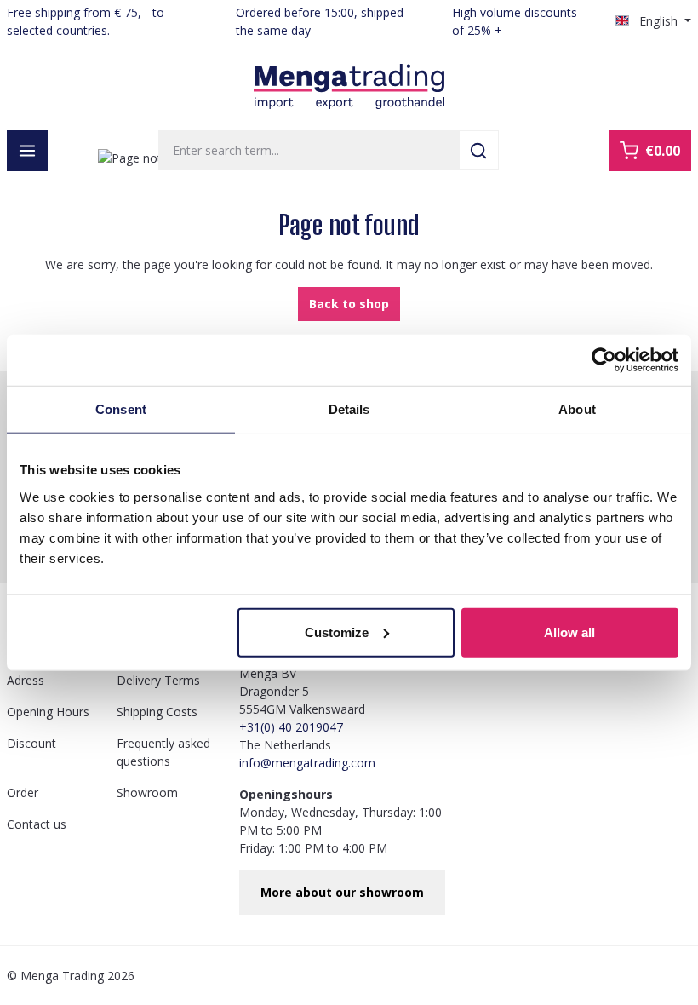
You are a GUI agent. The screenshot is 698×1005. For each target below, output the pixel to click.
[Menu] (27, 150)
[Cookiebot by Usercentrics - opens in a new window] (603, 360)
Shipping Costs (157, 712)
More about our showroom (342, 892)
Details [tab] (349, 409)
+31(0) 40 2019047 (291, 727)
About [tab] (577, 409)
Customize (337, 631)
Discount (31, 743)
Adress (25, 680)
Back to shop (349, 304)
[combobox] (309, 150)
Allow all (569, 631)
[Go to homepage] (349, 87)
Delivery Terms (158, 680)
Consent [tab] (120, 409)
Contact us (36, 824)
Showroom (147, 792)
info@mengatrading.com (307, 763)
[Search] (479, 150)
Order (22, 792)
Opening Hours (48, 712)
